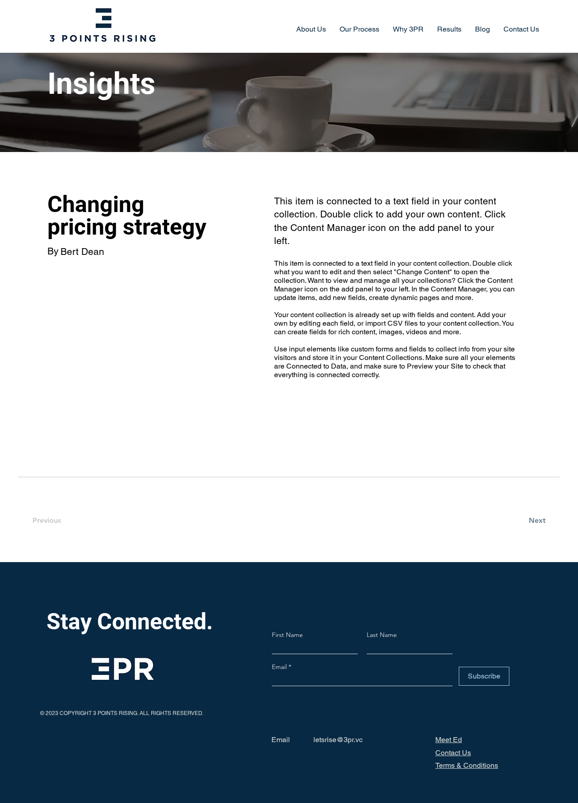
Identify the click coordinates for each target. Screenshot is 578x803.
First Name (287, 635)
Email (280, 667)
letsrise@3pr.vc (338, 739)
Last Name (382, 635)
